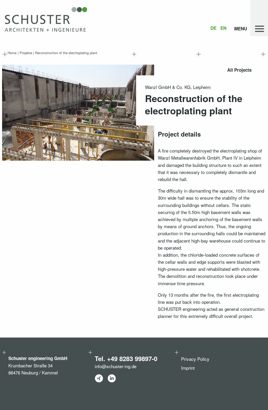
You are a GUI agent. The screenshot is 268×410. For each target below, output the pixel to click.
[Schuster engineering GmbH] (46, 19)
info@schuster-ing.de (115, 366)
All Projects (239, 70)
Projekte (26, 52)
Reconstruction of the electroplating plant (66, 52)
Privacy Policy (195, 359)
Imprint (188, 367)
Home (12, 52)
